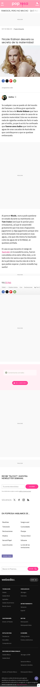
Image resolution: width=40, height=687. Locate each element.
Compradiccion (6, 643)
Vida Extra (24, 596)
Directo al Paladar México (9, 672)
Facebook (3, 80)
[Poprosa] (20, 4)
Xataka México (6, 655)
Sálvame (24, 540)
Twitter (7, 80)
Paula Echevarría (19, 29)
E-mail (14, 80)
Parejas (23, 531)
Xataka (4, 592)
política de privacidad (25, 491)
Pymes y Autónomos (27, 640)
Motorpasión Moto (26, 625)
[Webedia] (8, 581)
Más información (22, 684)
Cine (21, 287)
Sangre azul (25, 522)
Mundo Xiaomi (6, 606)
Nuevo (37, 5)
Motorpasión (24, 622)
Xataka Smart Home (8, 603)
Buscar (31, 569)
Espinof (23, 610)
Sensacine (23, 607)
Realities (5, 522)
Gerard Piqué (7, 540)
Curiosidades (25, 527)
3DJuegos (23, 592)
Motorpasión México (27, 672)
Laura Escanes (7, 545)
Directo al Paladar (7, 622)
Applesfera (5, 599)
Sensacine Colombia (27, 665)
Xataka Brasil (6, 658)
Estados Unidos (13, 287)
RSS (28, 499)
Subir (32, 580)
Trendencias (5, 636)
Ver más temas (7, 556)
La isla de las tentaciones (25, 546)
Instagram (23, 499)
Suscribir (32, 486)
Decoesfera (5, 640)
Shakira (5, 536)
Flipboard (10, 80)
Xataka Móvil (6, 596)
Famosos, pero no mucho (14, 10)
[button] (12, 97)
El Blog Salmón (25, 636)
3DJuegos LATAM (25, 655)
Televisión (6, 527)
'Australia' (6, 252)
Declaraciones (28, 287)
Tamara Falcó (26, 536)
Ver (21, 383)
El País (8, 282)
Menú (2, 5)
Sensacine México (26, 662)
